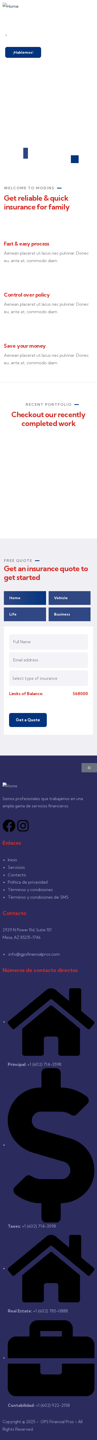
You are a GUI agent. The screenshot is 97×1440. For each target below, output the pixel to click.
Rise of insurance (44, 495)
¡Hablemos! (23, 52)
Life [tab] (13, 614)
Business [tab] (62, 614)
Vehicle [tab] (61, 598)
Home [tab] (14, 598)
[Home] (11, 6)
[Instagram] (23, 825)
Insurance (35, 502)
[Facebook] (9, 825)
